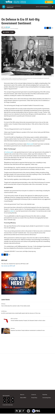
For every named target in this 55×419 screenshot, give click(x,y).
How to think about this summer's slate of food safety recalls (15, 306)
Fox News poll (8, 152)
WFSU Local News (14, 318)
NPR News (3, 303)
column (12, 211)
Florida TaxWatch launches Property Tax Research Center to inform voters (28, 320)
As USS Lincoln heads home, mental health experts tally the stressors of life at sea (20, 313)
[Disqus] (27, 371)
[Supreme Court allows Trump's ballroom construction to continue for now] (5, 331)
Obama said (30, 144)
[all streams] (53, 6)
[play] (4, 7)
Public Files (44, 394)
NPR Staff (8, 27)
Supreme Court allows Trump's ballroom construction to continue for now (28, 330)
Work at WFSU (23, 397)
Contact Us (33, 394)
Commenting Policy (46, 397)
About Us (22, 394)
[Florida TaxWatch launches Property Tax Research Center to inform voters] (5, 321)
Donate (49, 2)
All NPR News (4, 311)
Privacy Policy (34, 397)
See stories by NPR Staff (8, 266)
